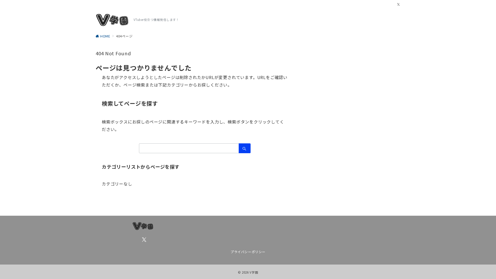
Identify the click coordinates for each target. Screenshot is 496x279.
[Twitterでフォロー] (398, 4)
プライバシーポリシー (247, 251)
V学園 (254, 272)
